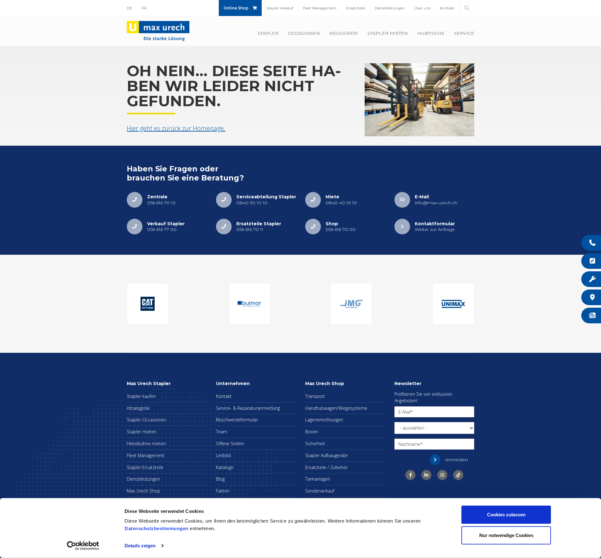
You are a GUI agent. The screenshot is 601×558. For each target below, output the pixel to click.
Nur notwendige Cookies (506, 535)
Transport (315, 396)
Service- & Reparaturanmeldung (248, 408)
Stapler (268, 33)
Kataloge (225, 467)
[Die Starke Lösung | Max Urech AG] (410, 475)
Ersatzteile (355, 8)
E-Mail (404, 412)
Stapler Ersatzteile (145, 467)
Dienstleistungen (390, 8)
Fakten (222, 491)
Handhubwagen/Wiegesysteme (336, 408)
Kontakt (447, 8)
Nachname (409, 444)
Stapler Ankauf (279, 8)
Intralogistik (138, 408)
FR (143, 8)
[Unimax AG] (453, 304)
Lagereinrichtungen (324, 420)
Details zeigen (140, 545)
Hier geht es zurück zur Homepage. (176, 128)
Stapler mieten (387, 33)
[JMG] (351, 304)
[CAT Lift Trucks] (147, 304)
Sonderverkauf (319, 491)
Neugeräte (343, 33)
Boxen (311, 432)
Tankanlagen (317, 479)
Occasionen (304, 33)
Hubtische (430, 33)
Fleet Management (320, 8)
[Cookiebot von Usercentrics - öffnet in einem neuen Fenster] (83, 545)
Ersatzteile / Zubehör (326, 467)
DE (129, 8)
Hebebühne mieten (146, 443)
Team (221, 432)
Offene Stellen (230, 443)
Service (464, 33)
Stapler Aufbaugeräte (326, 455)
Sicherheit (315, 443)
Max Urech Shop (143, 491)
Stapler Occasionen (146, 420)
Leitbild (223, 455)
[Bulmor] (249, 304)
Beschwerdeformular (237, 420)
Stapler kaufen (141, 396)
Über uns (422, 8)
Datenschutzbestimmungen (156, 528)
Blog (220, 479)
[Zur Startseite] (158, 30)
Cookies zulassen (506, 514)
